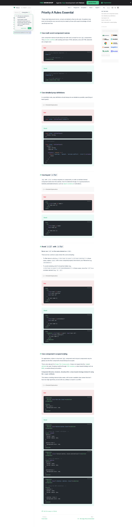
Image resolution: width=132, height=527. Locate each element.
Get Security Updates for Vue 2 (21, 32)
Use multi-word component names (109, 13)
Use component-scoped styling (109, 22)
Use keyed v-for (105, 18)
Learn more (23, 28)
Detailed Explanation (52, 105)
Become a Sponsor (105, 55)
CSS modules (71, 366)
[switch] (108, 8)
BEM (43, 368)
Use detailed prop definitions (108, 15)
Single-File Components (62, 364)
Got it (29, 28)
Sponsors (104, 26)
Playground (76, 7)
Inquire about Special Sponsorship (110, 30)
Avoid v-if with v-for (106, 20)
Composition (25, 12)
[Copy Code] (90, 52)
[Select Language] (103, 8)
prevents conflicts (49, 40)
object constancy (68, 183)
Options (16, 12)
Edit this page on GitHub (50, 511)
